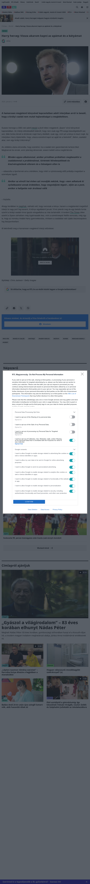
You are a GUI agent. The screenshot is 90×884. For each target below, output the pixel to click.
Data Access (45, 509)
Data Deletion (32, 509)
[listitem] (45, 412)
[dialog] (45, 442)
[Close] (83, 375)
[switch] (72, 416)
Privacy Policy (57, 509)
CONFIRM (29, 502)
